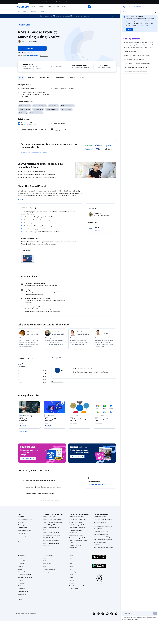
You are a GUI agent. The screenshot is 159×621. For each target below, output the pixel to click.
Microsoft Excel (22, 533)
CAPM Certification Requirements (103, 519)
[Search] (89, 6)
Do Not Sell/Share (74, 589)
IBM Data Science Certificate (51, 541)
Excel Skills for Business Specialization (75, 531)
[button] (42, 6)
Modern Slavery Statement (76, 586)
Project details (45, 78)
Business (33, 12)
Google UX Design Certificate (51, 532)
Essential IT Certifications (101, 531)
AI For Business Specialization (77, 519)
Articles (71, 577)
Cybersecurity (22, 522)
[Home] (18, 11)
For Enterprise (22, 583)
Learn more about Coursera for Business (34, 152)
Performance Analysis (67, 106)
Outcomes (31, 78)
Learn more (44, 56)
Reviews (72, 78)
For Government (22, 586)
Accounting (21, 517)
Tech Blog (46, 572)
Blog (44, 566)
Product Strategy (38, 109)
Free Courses (22, 597)
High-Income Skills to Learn (101, 534)
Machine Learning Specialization (77, 538)
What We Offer (22, 561)
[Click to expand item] (27, 258)
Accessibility (72, 572)
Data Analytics (22, 525)
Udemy (20, 600)
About (21, 78)
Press (70, 558)
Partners (45, 561)
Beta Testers (47, 564)
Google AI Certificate (49, 517)
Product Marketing (66, 109)
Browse (25, 12)
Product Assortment (24, 106)
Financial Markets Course (76, 535)
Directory (71, 580)
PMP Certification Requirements (103, 540)
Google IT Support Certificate (51, 525)
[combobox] (65, 7)
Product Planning (53, 106)
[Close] (112, 16)
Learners (45, 558)
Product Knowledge (24, 109)
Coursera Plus (22, 572)
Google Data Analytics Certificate (52, 522)
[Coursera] (23, 6)
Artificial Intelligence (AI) (25, 519)
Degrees (20, 580)
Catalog (20, 569)
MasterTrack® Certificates (25, 577)
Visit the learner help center (97, 484)
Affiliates (71, 583)
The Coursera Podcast (49, 569)
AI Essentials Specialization (76, 517)
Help (70, 569)
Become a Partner (23, 591)
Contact (71, 575)
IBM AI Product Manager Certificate (53, 538)
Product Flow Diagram (40, 106)
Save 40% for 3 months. (81, 16)
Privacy (71, 566)
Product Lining (23, 113)
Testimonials (59, 78)
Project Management (24, 536)
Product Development (36, 113)
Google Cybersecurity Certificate (52, 519)
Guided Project (28, 64)
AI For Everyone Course (75, 522)
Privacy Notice (144, 25)
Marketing (42, 12)
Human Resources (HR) (24, 530)
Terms (70, 564)
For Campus (21, 589)
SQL (19, 542)
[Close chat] (156, 12)
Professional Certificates (25, 575)
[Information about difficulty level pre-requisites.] (88, 67)
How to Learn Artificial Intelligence (103, 537)
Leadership (21, 564)
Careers (20, 566)
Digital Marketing (22, 528)
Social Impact (22, 594)
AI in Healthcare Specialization (77, 525)
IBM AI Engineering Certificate (51, 535)
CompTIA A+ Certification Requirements (101, 523)
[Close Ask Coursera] (124, 7)
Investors (71, 561)
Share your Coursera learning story (103, 547)
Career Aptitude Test (100, 517)
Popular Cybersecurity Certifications (100, 543)
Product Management (52, 109)
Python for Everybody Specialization (75, 546)
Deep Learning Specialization (77, 528)
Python (20, 539)
